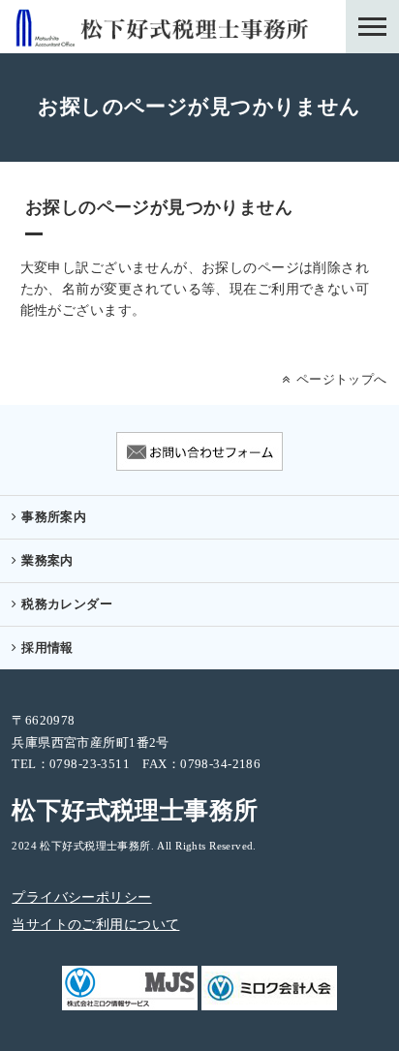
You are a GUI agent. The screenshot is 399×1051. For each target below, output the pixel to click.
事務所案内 (53, 517)
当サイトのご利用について (95, 925)
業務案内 (47, 561)
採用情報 (47, 648)
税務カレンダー (66, 604)
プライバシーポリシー (81, 898)
